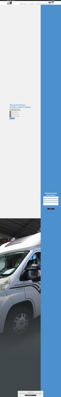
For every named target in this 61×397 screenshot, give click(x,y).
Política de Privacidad (51, 207)
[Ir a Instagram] (51, 0)
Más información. (40, 393)
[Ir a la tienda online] (53, 0)
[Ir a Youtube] (52, 0)
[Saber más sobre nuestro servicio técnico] (49, 2)
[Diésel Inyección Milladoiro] (9, 2)
